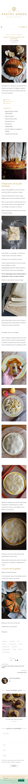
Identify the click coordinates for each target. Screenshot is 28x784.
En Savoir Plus (14, 782)
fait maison (11, 641)
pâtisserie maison (6, 649)
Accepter (21, 780)
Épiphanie (7, 34)
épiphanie (5, 641)
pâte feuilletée (6, 646)
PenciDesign (22, 778)
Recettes (13, 34)
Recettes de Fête (19, 34)
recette (20, 649)
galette (4, 644)
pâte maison (14, 646)
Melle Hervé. (6, 778)
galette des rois (12, 644)
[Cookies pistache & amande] (14, 705)
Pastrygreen (16, 40)
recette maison (6, 652)
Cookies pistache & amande (14, 719)
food (18, 641)
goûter (20, 644)
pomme (14, 649)
